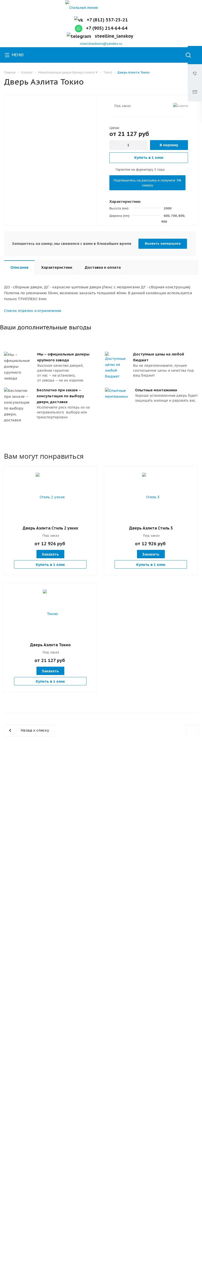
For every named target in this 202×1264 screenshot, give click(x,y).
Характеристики (56, 267)
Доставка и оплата (103, 267)
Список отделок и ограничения (32, 310)
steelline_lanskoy (115, 36)
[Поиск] (188, 55)
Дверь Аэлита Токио (50, 644)
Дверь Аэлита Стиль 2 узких (50, 528)
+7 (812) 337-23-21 (107, 20)
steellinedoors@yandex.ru (101, 44)
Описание (19, 267)
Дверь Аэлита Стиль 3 (151, 528)
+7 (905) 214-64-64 (106, 28)
